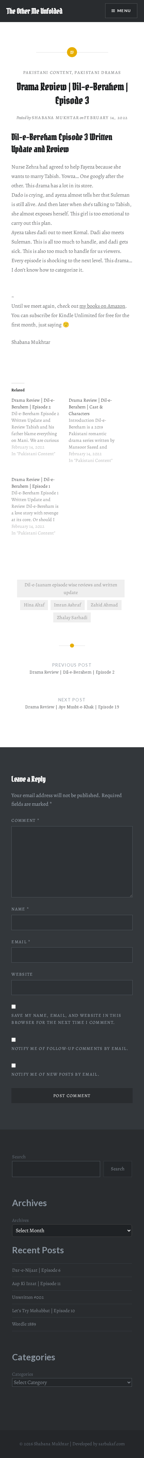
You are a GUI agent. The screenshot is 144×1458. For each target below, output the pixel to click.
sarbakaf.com (111, 1444)
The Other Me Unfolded (34, 11)
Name (20, 909)
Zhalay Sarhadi (72, 617)
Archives (20, 1220)
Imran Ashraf (67, 604)
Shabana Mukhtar (55, 117)
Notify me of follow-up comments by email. (69, 1048)
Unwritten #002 (28, 1297)
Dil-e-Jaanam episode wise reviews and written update (70, 588)
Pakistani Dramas (97, 72)
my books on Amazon (102, 306)
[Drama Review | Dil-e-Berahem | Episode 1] (40, 510)
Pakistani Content (47, 72)
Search (19, 1156)
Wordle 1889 (24, 1324)
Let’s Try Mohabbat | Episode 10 (43, 1310)
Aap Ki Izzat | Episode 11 (36, 1283)
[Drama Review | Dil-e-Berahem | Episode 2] (40, 430)
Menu (124, 10)
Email (20, 942)
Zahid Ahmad (104, 604)
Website (22, 974)
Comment (25, 820)
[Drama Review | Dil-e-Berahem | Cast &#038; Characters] (97, 434)
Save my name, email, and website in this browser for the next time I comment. (66, 1018)
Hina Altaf (34, 604)
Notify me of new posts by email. (55, 1074)
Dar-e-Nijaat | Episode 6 (36, 1270)
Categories (22, 1374)
